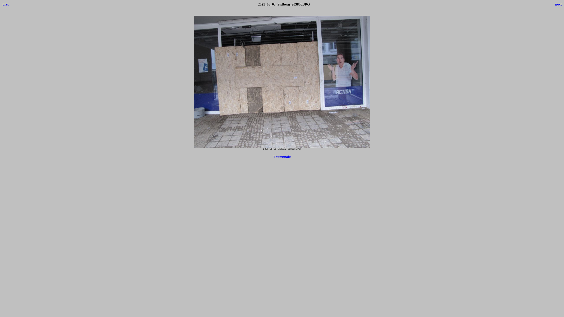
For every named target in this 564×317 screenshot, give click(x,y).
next (558, 4)
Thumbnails (282, 157)
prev (5, 4)
